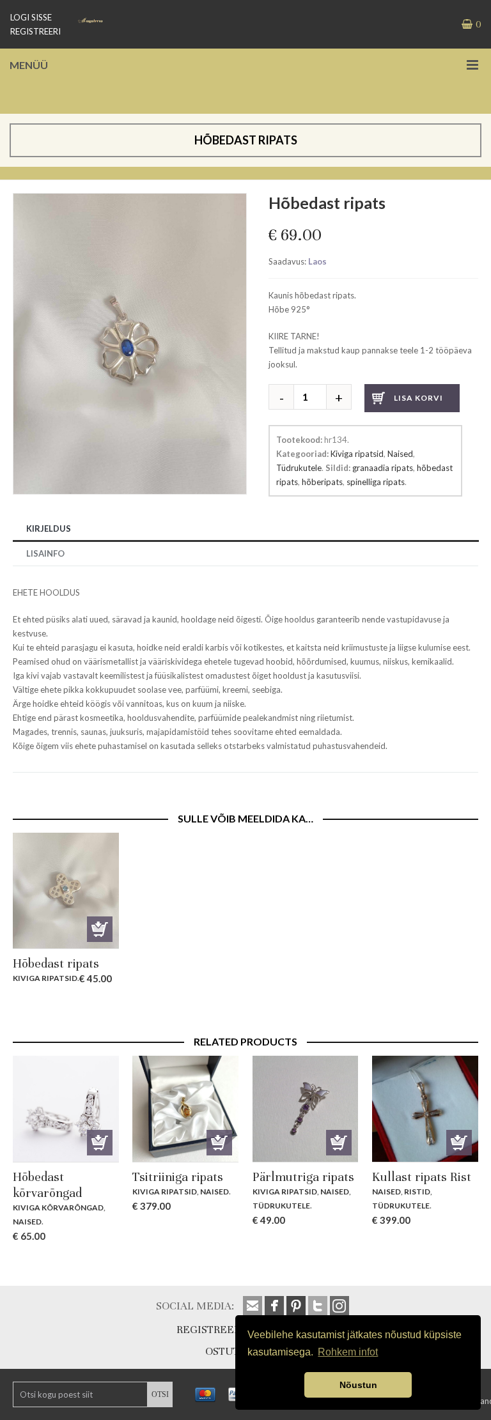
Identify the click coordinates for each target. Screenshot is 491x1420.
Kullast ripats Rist (421, 1177)
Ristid (417, 1191)
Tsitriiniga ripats (177, 1177)
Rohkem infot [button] (348, 1352)
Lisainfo (45, 553)
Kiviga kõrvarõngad (58, 1207)
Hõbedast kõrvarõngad (47, 1185)
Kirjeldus (48, 528)
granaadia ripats (382, 468)
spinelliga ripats (376, 482)
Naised (400, 454)
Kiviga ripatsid (357, 454)
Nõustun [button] (358, 1385)
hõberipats (322, 482)
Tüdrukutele (299, 468)
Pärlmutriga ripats (303, 1177)
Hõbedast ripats (56, 963)
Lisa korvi (418, 398)
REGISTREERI (35, 31)
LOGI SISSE (31, 17)
